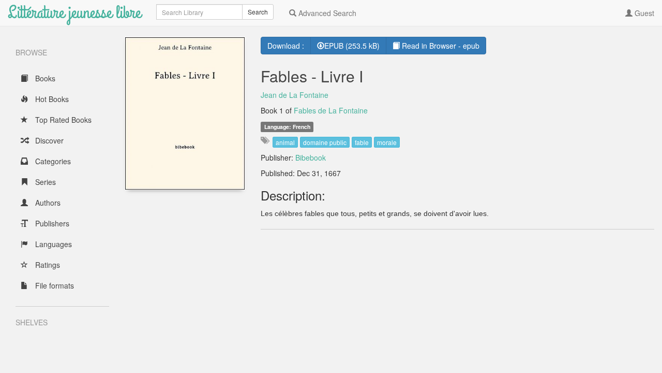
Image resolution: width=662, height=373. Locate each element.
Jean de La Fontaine (294, 95)
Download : (285, 45)
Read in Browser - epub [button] (439, 45)
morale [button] (387, 142)
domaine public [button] (325, 142)
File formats (53, 285)
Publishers (51, 223)
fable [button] (362, 142)
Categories (52, 161)
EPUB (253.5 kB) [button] (352, 45)
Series (44, 182)
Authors (47, 202)
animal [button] (285, 142)
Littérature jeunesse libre (74, 13)
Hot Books (51, 99)
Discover (48, 140)
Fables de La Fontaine (331, 110)
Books (44, 78)
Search (258, 11)
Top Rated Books (62, 119)
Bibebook (310, 157)
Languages (52, 244)
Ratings (46, 265)
